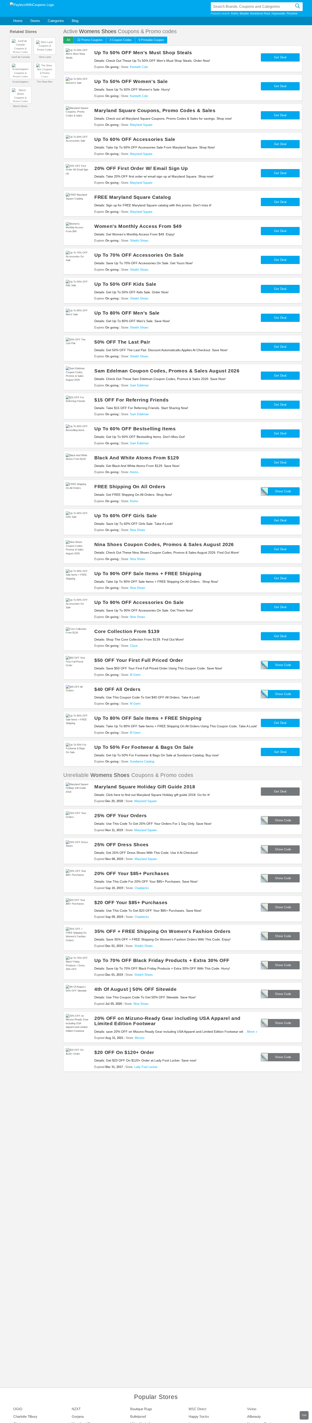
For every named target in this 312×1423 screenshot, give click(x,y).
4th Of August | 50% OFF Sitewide (135, 989)
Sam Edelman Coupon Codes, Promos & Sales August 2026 (167, 370)
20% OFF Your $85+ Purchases (131, 873)
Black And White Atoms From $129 (136, 457)
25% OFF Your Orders (120, 815)
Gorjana (78, 1416)
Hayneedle (278, 13)
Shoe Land (45, 57)
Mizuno (139, 1038)
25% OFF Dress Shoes (121, 844)
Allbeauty (254, 1416)
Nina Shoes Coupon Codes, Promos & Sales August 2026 (164, 544)
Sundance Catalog (142, 761)
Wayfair (244, 13)
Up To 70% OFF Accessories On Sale (139, 255)
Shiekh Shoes (139, 240)
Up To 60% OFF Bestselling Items (135, 428)
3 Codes (121, 40)
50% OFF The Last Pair (122, 342)
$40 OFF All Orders (117, 689)
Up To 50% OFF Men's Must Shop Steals (143, 52)
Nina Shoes (137, 530)
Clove (133, 645)
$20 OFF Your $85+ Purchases (131, 902)
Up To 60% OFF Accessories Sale (134, 139)
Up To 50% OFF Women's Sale (131, 81)
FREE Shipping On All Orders (130, 486)
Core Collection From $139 (127, 631)
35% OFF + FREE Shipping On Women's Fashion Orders (162, 931)
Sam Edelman (139, 385)
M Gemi (135, 674)
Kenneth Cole (139, 67)
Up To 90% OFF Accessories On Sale (139, 602)
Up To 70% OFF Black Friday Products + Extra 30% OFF (162, 960)
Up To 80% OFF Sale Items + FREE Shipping (147, 718)
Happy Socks (199, 1416)
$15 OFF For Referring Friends (131, 399)
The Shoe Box (45, 81)
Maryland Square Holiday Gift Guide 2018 (144, 786)
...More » (250, 1031)
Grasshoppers (20, 81)
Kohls (234, 13)
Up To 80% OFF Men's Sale (127, 312)
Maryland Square (141, 125)
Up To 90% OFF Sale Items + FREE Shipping (147, 573)
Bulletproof (138, 1416)
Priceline (292, 13)
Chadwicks (142, 888)
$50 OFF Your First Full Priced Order (138, 660)
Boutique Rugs (141, 1409)
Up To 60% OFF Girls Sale (125, 515)
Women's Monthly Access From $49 (138, 226)
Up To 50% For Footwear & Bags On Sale (143, 747)
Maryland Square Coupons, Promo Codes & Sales (155, 110)
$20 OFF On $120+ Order (124, 1052)
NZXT (76, 1409)
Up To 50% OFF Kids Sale (125, 284)
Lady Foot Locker (145, 1067)
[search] (297, 6)
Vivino (251, 1409)
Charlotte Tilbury (25, 1416)
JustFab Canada (20, 57)
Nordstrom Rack (260, 13)
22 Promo (90, 40)
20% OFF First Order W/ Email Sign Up (141, 168)
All (68, 40)
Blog (75, 21)
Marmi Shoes (20, 106)
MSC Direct (197, 1409)
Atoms (134, 472)
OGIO (17, 1409)
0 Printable (151, 40)
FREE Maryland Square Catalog (132, 197)
